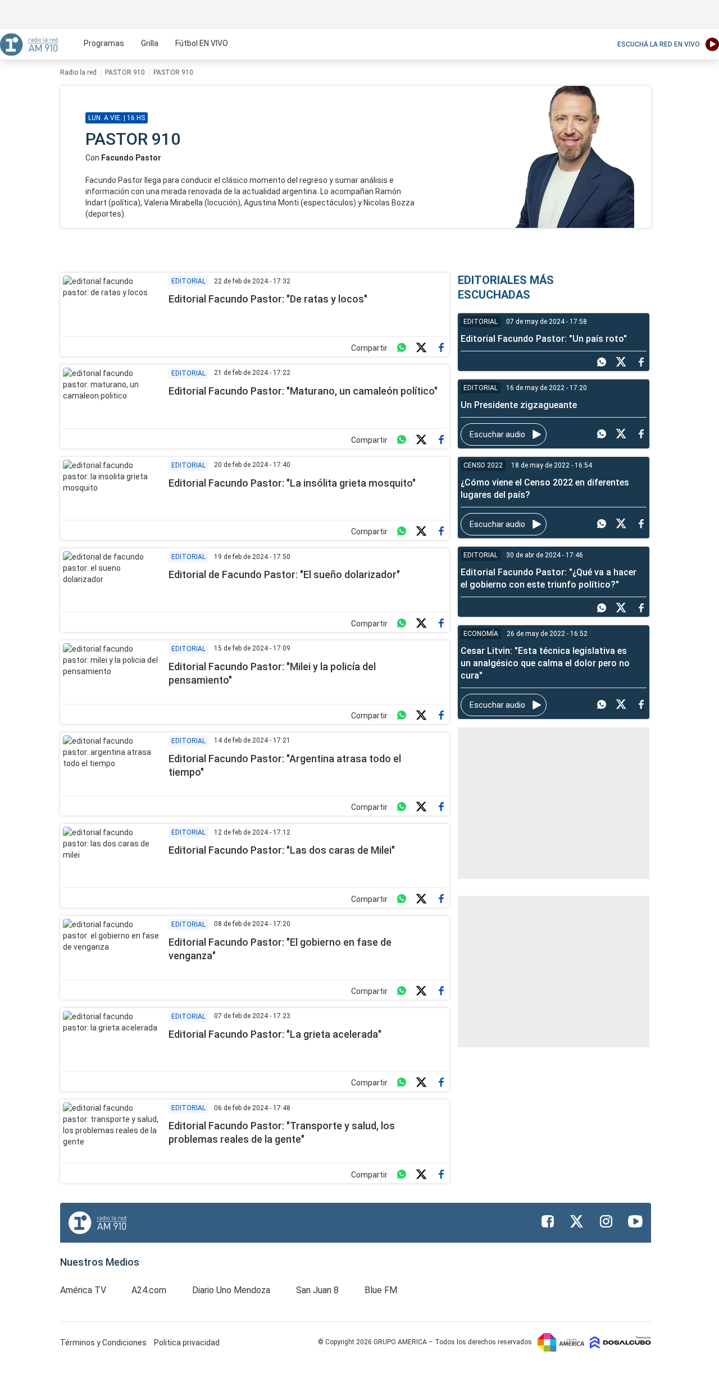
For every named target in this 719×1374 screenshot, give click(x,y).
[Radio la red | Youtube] (635, 1221)
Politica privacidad (187, 1342)
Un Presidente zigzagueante (519, 405)
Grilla (149, 43)
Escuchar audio (497, 434)
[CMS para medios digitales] (620, 1342)
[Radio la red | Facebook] (547, 1221)
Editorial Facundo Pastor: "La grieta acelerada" (275, 1034)
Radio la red (78, 72)
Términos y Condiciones (104, 1342)
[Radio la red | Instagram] (606, 1221)
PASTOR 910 (125, 72)
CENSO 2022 (483, 465)
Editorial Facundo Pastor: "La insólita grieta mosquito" (292, 483)
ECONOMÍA (480, 634)
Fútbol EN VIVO (201, 43)
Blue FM (381, 1290)
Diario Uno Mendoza (231, 1290)
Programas (104, 43)
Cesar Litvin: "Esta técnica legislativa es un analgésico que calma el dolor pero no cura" (545, 663)
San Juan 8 (317, 1290)
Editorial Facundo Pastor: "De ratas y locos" (268, 299)
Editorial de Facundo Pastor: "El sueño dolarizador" (284, 574)
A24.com (148, 1290)
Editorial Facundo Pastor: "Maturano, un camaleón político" (303, 391)
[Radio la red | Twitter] (577, 1221)
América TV (83, 1290)
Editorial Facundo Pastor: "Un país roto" (544, 338)
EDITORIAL (188, 281)
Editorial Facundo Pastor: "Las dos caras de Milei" (282, 850)
